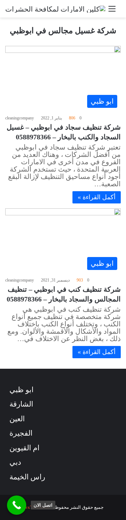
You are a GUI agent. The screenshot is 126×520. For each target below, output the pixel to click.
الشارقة (21, 404)
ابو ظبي (21, 390)
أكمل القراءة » (96, 197)
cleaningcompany (19, 118)
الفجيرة (21, 433)
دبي (15, 462)
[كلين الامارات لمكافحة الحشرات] (55, 9)
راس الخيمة (27, 477)
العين (17, 419)
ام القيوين (24, 448)
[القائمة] (111, 11)
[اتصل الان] (16, 505)
